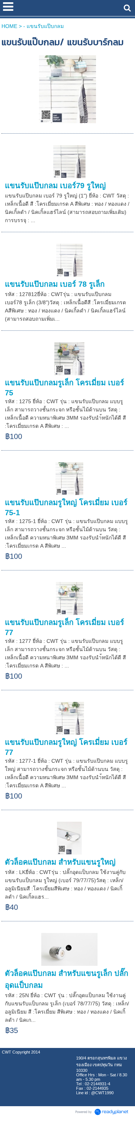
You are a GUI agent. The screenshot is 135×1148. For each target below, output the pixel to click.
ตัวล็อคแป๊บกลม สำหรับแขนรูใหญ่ (60, 862)
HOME (9, 26)
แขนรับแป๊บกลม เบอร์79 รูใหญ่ (55, 185)
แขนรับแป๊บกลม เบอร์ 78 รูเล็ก (55, 284)
